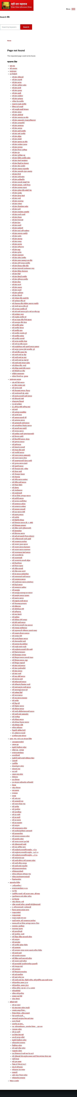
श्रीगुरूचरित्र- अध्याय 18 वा (20, 985)
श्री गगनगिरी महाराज (18, 452)
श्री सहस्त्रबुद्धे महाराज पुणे (20, 690)
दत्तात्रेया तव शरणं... (18, 1024)
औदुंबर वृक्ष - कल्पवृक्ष (18, 750)
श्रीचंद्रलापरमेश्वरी (17, 871)
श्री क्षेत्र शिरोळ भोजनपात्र (20, 271)
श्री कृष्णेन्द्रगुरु (16, 444)
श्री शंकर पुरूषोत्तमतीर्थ (18, 668)
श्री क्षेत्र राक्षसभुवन (17, 255)
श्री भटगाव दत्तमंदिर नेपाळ (19, 341)
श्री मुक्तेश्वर (15, 617)
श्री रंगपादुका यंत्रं (17, 966)
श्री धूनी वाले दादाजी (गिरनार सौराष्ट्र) (23, 536)
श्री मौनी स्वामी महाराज (18, 622)
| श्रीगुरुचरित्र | (16, 885)
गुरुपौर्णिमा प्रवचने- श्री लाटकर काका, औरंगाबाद (26, 893)
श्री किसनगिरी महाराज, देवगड (20, 439)
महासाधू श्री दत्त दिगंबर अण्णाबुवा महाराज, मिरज (25, 923)
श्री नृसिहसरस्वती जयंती (19, 844)
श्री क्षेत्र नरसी (16, 198)
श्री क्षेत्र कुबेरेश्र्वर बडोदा (19, 85)
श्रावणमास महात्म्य (17, 929)
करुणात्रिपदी (16, 755)
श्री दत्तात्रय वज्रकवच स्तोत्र (21, 836)
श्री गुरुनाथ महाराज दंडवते (19, 463)
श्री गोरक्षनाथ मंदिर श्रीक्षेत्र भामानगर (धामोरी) (25, 303)
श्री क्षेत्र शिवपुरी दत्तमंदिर (19, 276)
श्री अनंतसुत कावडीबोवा (19, 412)
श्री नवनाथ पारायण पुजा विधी (20, 841)
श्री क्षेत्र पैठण (16, 222)
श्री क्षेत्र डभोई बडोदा (18, 177)
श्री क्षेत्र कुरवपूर (17, 90)
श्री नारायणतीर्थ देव (17, 555)
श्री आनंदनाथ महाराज (18, 420)
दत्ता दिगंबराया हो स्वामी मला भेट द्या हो (23, 1053)
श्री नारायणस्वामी (17, 558)
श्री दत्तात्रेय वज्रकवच (18, 956)
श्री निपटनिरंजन (17, 563)
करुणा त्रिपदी (16, 1021)
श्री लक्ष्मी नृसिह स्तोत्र (18, 1048)
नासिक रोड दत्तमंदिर (18, 101)
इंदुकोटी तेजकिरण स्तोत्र (19, 747)
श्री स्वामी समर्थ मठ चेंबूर (19, 355)
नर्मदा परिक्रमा (16, 788)
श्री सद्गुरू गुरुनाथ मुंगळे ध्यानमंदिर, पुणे (23, 349)
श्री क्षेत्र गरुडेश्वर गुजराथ (19, 144)
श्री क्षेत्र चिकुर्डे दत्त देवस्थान (20, 163)
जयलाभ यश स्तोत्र (17, 774)
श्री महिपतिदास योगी (18, 609)
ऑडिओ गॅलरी (13, 1002)
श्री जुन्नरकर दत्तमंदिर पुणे (19, 309)
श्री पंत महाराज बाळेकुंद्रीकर (20, 574)
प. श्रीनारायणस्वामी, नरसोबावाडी (21, 907)
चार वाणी (14, 771)
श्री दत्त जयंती (16, 815)
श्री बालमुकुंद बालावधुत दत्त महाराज (22, 593)
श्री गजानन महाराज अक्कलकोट (21, 455)
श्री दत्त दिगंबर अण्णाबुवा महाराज (21, 496)
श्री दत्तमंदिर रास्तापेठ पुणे (19, 333)
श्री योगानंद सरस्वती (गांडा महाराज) (22, 625)
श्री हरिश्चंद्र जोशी (17, 725)
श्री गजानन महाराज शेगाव (19, 458)
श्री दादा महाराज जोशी (18, 512)
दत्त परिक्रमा (15, 779)
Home (9, 40)
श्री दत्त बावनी (16, 817)
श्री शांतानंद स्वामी (17, 679)
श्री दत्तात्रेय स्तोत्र (18, 839)
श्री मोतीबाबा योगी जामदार (19, 620)
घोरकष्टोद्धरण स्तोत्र (18, 766)
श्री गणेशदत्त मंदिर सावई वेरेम (20, 298)
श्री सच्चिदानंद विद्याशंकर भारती (21, 684)
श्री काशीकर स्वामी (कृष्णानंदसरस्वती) (23, 434)
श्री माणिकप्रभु (16, 612)
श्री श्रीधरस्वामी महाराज (19, 682)
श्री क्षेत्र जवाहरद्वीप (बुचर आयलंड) (22, 171)
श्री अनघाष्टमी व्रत (17, 801)
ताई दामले (15, 409)
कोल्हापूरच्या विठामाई (18, 401)
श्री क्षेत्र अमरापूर (17, 128)
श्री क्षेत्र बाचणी (16, 225)
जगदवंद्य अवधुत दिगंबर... (19, 1010)
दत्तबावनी (14, 1072)
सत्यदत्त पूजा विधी (17, 996)
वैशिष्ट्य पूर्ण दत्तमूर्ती (17, 107)
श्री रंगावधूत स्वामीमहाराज (19, 628)
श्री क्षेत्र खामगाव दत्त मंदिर (19, 142)
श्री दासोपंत (15, 517)
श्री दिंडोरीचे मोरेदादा (18, 520)
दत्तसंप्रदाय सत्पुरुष (15, 379)
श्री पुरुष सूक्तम (16, 1061)
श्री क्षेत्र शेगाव (16, 282)
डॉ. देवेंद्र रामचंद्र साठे (18, 385)
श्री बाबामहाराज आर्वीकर (19, 587)
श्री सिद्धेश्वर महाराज (18, 706)
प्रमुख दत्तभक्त (16, 915)
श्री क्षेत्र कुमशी (16, 93)
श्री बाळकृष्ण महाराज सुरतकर (20, 595)
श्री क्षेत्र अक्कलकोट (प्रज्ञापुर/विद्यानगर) (24, 120)
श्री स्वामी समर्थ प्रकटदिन (19, 866)
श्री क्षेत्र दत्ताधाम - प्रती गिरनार (21, 185)
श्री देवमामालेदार (17, 531)
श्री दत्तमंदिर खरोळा (17, 325)
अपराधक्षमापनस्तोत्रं (18, 742)
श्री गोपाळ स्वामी (17, 471)
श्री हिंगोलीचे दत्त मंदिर (18, 371)
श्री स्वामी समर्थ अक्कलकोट (20, 714)
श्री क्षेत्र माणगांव (17, 244)
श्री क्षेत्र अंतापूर (17, 112)
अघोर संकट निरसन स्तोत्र (19, 1075)
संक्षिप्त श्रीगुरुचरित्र (18, 993)
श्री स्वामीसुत (16, 717)
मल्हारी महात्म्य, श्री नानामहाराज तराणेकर (23, 920)
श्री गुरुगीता (15, 806)
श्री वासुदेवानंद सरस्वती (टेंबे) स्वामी (22, 649)
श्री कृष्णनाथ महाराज (18, 442)
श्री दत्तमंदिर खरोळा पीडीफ (20, 945)
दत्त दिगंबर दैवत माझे (18, 1034)
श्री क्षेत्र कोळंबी (17, 139)
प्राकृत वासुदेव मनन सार (19, 918)
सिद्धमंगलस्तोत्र (16, 879)
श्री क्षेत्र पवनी (16, 209)
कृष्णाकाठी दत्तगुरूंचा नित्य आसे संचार (22, 1018)
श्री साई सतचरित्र (17, 974)
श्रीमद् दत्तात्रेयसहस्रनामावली (21, 877)
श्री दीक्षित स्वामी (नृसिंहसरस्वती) (21, 528)
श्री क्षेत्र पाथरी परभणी (18, 214)
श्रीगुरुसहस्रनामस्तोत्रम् (19, 868)
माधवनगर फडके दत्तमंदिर (19, 104)
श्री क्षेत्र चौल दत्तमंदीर (18, 166)
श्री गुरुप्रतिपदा (16, 812)
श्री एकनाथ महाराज (18, 431)
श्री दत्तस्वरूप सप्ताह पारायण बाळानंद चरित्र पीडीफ (27, 950)
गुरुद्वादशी (14, 761)
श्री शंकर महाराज (17, 671)
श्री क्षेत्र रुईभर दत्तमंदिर (19, 258)
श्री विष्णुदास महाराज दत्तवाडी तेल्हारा (22, 657)
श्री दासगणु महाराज (17, 514)
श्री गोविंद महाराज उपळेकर (20, 479)
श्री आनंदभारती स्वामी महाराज (20, 423)
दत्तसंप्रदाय (13, 71)
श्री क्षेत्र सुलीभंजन (17, 293)
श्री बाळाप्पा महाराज (18, 598)
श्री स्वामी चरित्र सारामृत (19, 863)
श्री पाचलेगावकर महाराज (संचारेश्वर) (22, 582)
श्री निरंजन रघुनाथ (17, 566)
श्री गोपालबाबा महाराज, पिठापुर (21, 390)
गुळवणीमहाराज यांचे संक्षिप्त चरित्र (21, 896)
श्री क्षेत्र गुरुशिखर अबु (18, 155)
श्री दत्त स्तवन (16, 1005)
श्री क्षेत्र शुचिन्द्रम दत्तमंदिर (20, 279)
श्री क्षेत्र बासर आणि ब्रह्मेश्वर (20, 231)
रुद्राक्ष (14, 796)
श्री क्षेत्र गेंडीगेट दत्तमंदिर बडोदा (21, 158)
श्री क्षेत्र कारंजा (16, 82)
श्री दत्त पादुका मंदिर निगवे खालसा (22, 320)
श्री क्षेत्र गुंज (16, 152)
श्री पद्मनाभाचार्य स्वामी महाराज (21, 576)
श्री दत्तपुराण (15, 825)
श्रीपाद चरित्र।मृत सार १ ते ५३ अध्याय (23, 988)
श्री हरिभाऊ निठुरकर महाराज (20, 722)
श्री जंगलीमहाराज (17, 490)
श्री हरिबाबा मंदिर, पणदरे (19, 365)
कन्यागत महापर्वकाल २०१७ (20, 888)
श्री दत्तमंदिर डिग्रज (18, 328)
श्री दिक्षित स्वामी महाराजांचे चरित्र (22, 958)
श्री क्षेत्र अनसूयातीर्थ (18, 123)
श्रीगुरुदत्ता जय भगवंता (18, 1070)
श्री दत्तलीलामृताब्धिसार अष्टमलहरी (22, 831)
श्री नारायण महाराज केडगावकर (21, 547)
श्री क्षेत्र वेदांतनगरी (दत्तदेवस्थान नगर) (23, 268)
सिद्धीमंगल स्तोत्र (17, 1045)
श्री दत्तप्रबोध (16, 942)
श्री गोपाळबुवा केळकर (18, 474)
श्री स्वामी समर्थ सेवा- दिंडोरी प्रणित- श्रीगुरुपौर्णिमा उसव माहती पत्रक (32, 980)
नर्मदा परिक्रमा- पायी (18, 902)
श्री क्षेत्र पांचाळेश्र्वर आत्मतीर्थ (20, 212)
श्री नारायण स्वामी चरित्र (19, 961)
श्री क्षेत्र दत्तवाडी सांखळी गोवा (21, 182)
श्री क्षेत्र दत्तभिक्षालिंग (18, 179)
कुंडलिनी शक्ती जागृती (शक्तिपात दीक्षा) (23, 758)
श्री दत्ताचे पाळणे (17, 953)
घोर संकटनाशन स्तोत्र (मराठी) (21, 1008)
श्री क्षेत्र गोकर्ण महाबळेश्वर (20, 160)
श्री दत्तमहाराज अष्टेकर (18, 504)
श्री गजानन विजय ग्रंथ (18, 804)
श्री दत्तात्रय (13, 68)
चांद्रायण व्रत (16, 769)
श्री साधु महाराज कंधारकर (19, 698)
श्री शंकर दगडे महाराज (18, 665)
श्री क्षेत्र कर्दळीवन (17, 96)
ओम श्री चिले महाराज (18, 382)
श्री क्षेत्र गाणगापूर (17, 147)
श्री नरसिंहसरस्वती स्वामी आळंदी (21, 539)
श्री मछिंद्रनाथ (16, 606)
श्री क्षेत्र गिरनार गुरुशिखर (19, 150)
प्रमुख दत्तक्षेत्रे (16, 912)
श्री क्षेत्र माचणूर (17, 241)
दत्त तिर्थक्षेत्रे (13, 74)
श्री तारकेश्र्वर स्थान (18, 314)
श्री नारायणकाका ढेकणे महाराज (21, 552)
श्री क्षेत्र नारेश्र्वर (17, 204)
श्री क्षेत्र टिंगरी (16, 174)
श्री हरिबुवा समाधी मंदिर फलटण (21, 368)
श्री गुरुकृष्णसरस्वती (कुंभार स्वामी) (22, 461)
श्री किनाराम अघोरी (17, 436)
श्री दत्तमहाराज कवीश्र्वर (19, 506)
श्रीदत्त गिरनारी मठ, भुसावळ (20, 376)
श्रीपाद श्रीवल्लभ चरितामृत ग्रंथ (21, 874)
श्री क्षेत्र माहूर (16, 249)
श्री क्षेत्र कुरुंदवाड (17, 98)
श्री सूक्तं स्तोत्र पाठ (18, 977)
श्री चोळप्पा (15, 487)
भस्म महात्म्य (15, 790)
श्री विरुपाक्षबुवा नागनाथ (19, 655)
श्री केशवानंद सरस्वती (18, 447)
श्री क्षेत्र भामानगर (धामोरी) (20, 233)
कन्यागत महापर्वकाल (18, 753)
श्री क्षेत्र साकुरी (16, 290)
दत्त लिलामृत (15, 899)
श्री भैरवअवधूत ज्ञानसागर (19, 603)
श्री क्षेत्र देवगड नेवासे (18, 196)
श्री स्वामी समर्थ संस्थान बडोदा (21, 363)
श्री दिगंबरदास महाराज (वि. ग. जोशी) (22, 523)
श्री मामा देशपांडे (16, 614)
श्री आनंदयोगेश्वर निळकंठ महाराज (22, 425)
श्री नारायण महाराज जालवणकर (21, 549)
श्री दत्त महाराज (19, 4)
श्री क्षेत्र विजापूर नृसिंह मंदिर (20, 266)
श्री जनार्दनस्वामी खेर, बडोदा (20, 393)
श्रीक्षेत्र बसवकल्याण (18, 373)
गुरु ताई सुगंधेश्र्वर (17, 404)
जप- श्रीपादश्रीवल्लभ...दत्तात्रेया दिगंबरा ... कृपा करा (27, 1026)
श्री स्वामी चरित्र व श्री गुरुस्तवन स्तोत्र (23, 860)
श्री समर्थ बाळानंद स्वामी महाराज (21, 687)
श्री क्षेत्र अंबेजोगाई (17, 115)
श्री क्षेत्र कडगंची (17, 80)
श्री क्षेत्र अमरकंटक (18, 125)
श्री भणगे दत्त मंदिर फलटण (19, 344)
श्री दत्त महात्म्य (16, 820)
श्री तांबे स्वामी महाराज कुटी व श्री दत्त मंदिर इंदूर (26, 311)
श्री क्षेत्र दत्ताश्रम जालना (19, 187)
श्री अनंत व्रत (16, 798)
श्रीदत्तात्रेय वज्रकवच (18, 1043)
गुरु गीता (14, 891)
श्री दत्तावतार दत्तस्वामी (18, 509)
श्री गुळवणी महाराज (17, 466)
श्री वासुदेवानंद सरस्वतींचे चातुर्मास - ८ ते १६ (24, 855)
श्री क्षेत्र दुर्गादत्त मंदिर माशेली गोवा (22, 190)
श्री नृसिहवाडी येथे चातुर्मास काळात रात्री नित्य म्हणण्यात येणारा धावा (31, 1056)
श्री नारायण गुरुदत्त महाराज (20, 544)
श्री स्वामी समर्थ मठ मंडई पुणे (20, 360)
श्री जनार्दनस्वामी (17, 493)
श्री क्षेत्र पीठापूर (17, 217)
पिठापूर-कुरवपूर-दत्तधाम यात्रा (20, 910)
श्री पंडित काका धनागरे (18, 571)
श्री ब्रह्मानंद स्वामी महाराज (20, 601)
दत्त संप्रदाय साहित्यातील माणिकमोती (22, 782)
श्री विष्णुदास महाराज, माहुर (20, 660)
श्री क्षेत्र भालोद (16, 236)
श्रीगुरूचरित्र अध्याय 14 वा (20, 982)
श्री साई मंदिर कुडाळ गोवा (19, 352)
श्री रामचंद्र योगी (17, 636)
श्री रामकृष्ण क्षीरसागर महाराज (20, 633)
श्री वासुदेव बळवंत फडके (19, 647)
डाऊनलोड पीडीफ (15, 882)
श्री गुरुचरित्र (16, 809)
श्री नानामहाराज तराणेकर (19, 541)
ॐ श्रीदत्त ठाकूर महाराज (19, 736)
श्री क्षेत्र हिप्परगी (17, 295)
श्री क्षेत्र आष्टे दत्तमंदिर (18, 134)
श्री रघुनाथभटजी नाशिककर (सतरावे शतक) (24, 630)
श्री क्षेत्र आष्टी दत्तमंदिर (19, 131)
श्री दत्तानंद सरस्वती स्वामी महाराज (22, 396)
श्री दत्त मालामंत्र (17, 823)
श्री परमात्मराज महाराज (18, 579)
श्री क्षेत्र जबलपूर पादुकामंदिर (20, 169)
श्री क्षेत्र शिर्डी (16, 274)
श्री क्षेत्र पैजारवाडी (17, 220)
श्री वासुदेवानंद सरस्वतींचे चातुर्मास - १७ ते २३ (25, 852)
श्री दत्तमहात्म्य (16, 947)
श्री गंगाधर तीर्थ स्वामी (18, 450)
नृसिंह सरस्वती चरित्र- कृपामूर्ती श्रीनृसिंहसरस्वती (26, 904)
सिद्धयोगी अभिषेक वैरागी (18, 730)
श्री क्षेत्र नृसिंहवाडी (17, 77)
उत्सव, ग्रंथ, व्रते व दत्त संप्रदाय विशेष (21, 739)
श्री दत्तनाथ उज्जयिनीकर (19, 501)
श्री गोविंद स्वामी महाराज (19, 482)
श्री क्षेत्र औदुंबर (16, 136)
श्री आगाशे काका (17, 415)
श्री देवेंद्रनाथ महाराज (18, 533)
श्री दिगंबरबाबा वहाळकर (19, 525)
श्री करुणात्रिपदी (17, 931)
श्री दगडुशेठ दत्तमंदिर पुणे (19, 317)
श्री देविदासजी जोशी (18, 399)
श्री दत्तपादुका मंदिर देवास (19, 322)
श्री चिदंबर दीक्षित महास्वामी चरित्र (22, 937)
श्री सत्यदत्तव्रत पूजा (18, 858)
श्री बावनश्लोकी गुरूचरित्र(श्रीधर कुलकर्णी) (24, 964)
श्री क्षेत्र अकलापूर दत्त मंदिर (20, 117)
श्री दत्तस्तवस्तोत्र (17, 833)
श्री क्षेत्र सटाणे (16, 284)
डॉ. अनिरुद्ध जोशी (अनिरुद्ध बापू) (21, 407)
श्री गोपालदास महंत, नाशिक (20, 469)
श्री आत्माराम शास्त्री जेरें (19, 417)
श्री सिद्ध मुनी (16, 703)
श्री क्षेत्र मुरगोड (16, 252)
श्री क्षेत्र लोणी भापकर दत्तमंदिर (21, 263)
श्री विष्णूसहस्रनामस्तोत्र (19, 972)
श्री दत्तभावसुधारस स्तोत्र (19, 828)
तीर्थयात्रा (15, 777)
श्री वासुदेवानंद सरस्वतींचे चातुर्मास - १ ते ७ (24, 850)
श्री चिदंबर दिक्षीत (17, 485)
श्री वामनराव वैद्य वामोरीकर (19, 644)
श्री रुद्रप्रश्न (16, 969)
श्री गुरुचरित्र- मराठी (18, 934)
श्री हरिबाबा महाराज (18, 719)
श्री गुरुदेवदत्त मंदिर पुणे (18, 301)
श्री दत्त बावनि (16, 1032)
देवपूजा (14, 785)
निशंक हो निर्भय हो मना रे (19, 1064)
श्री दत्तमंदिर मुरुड (17, 330)
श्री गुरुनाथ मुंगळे (17, 388)
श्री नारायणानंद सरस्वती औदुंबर (21, 560)
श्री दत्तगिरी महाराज (17, 498)
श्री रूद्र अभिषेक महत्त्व (19, 847)
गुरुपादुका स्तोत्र (17, 1029)
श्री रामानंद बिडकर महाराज (20, 638)
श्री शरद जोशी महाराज (18, 676)
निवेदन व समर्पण (14, 1081)
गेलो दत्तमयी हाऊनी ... (18, 1016)
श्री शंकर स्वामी (16, 674)
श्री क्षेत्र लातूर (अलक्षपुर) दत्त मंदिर (22, 260)
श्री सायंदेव (15, 700)
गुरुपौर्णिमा (15, 763)
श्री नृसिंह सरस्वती (17, 568)
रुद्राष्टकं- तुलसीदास (18, 926)
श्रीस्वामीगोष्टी (16, 991)
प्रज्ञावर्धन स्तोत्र (17, 1051)
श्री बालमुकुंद (16, 590)
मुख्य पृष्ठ (12, 66)
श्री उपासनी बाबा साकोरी (19, 428)
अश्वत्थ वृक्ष (15, 744)
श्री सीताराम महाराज (18, 709)
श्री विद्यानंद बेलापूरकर (18, 652)
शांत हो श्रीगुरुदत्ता (17, 1067)
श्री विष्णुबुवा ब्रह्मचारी (18, 663)
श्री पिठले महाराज (17, 585)
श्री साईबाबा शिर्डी (17, 692)
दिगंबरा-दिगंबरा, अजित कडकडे (21, 1013)
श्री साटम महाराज (17, 695)
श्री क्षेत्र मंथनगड (17, 239)
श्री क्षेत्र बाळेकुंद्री (17, 228)
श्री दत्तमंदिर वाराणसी (18, 338)
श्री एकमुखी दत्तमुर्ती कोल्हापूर (20, 109)
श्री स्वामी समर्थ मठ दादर (19, 357)
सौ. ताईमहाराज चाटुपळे (18, 733)
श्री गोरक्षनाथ (16, 477)
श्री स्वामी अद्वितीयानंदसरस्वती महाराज (23, 711)
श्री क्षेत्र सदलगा (17, 287)
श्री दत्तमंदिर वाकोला (18, 336)
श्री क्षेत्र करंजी (16, 88)
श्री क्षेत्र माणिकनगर (18, 247)
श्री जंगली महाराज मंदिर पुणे (20, 306)
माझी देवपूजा (15, 1059)
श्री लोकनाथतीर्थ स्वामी (19, 641)
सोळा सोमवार (16, 999)
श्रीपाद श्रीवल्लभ (17, 727)
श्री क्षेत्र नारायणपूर (17, 201)
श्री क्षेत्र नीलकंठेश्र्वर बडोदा (20, 206)
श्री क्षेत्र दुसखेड (17, 193)
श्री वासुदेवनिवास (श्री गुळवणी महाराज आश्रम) (25, 346)
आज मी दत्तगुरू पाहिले (18, 1037)
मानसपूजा (15, 793)
